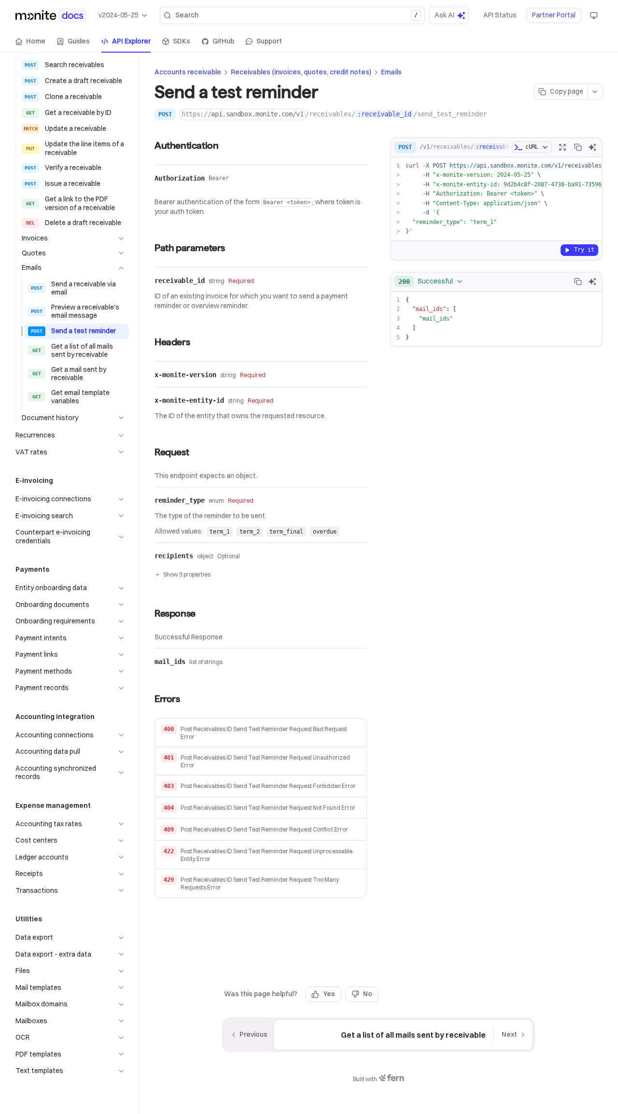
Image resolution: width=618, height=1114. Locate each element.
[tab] (30, 41)
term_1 (220, 531)
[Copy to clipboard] (578, 147)
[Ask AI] (592, 147)
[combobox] (431, 281)
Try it (584, 249)
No (367, 993)
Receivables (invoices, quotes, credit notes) (301, 72)
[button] (260, 733)
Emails (391, 72)
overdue (325, 531)
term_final (286, 531)
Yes (329, 993)
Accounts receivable (187, 72)
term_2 (249, 531)
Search (296, 15)
